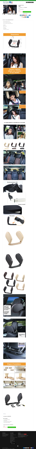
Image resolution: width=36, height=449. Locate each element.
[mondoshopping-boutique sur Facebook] (17, 446)
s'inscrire (25, 434)
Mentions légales (11, 440)
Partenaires (11, 442)
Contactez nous (11, 435)
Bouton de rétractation (13, 443)
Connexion (29, 2)
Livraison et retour (12, 436)
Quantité (19, 10)
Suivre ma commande (12, 439)
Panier (32, 2)
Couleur (19, 8)
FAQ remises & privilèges (12, 438)
